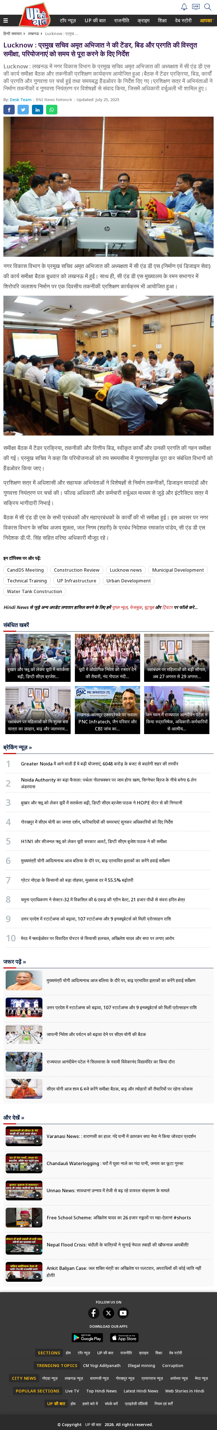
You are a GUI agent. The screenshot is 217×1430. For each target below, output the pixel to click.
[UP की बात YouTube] (123, 1317)
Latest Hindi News (141, 1391)
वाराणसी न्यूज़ (99, 1378)
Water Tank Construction (34, 591)
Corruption (172, 1365)
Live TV (72, 1391)
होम (68, 1353)
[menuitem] (68, 20)
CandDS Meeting (25, 570)
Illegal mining (141, 1365)
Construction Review (76, 570)
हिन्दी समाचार (12, 33)
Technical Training (27, 580)
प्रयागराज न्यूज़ (152, 1378)
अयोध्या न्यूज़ (179, 1378)
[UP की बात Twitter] (108, 1317)
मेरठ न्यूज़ (201, 1378)
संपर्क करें (111, 1404)
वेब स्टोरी (182, 20)
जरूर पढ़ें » (14, 961)
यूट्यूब (149, 607)
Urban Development (129, 580)
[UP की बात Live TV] (196, 8)
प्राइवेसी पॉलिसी (136, 1404)
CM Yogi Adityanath (102, 1365)
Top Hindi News (101, 1391)
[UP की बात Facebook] (93, 1317)
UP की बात (93, 20)
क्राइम (143, 20)
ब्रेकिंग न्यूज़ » (17, 747)
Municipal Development (178, 570)
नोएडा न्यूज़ (50, 1378)
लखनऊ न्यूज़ (74, 1378)
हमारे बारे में (90, 1404)
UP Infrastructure (76, 580)
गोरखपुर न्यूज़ (125, 1378)
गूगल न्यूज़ (119, 607)
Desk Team (21, 100)
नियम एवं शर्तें (164, 1404)
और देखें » (13, 1117)
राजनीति (120, 20)
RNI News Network (54, 100)
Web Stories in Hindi (184, 1391)
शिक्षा (162, 20)
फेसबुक (136, 607)
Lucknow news (126, 570)
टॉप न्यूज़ (67, 20)
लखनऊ (33, 33)
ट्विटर (167, 607)
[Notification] (184, 8)
